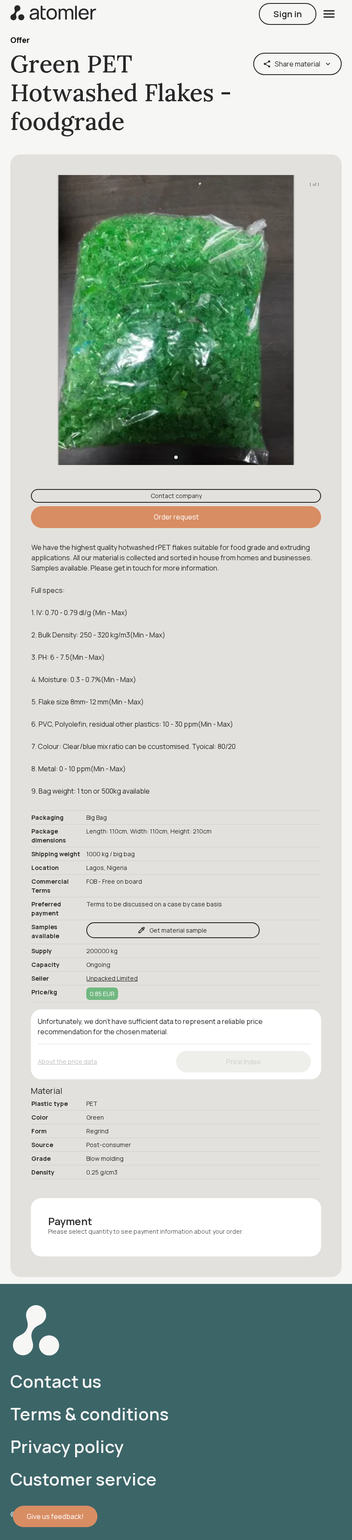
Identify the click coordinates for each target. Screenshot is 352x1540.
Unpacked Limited (112, 978)
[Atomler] (53, 13)
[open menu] (329, 14)
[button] (176, 457)
